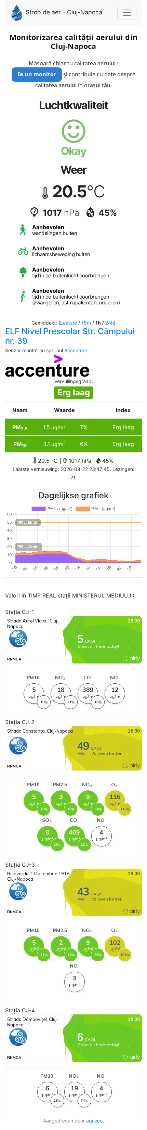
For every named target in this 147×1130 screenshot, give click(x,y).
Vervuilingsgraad (73, 381)
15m (86, 323)
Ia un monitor (37, 74)
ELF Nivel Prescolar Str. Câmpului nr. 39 (70, 336)
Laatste (68, 323)
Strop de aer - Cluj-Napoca (64, 12)
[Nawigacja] (126, 12)
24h (109, 323)
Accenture (75, 350)
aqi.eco (94, 1121)
